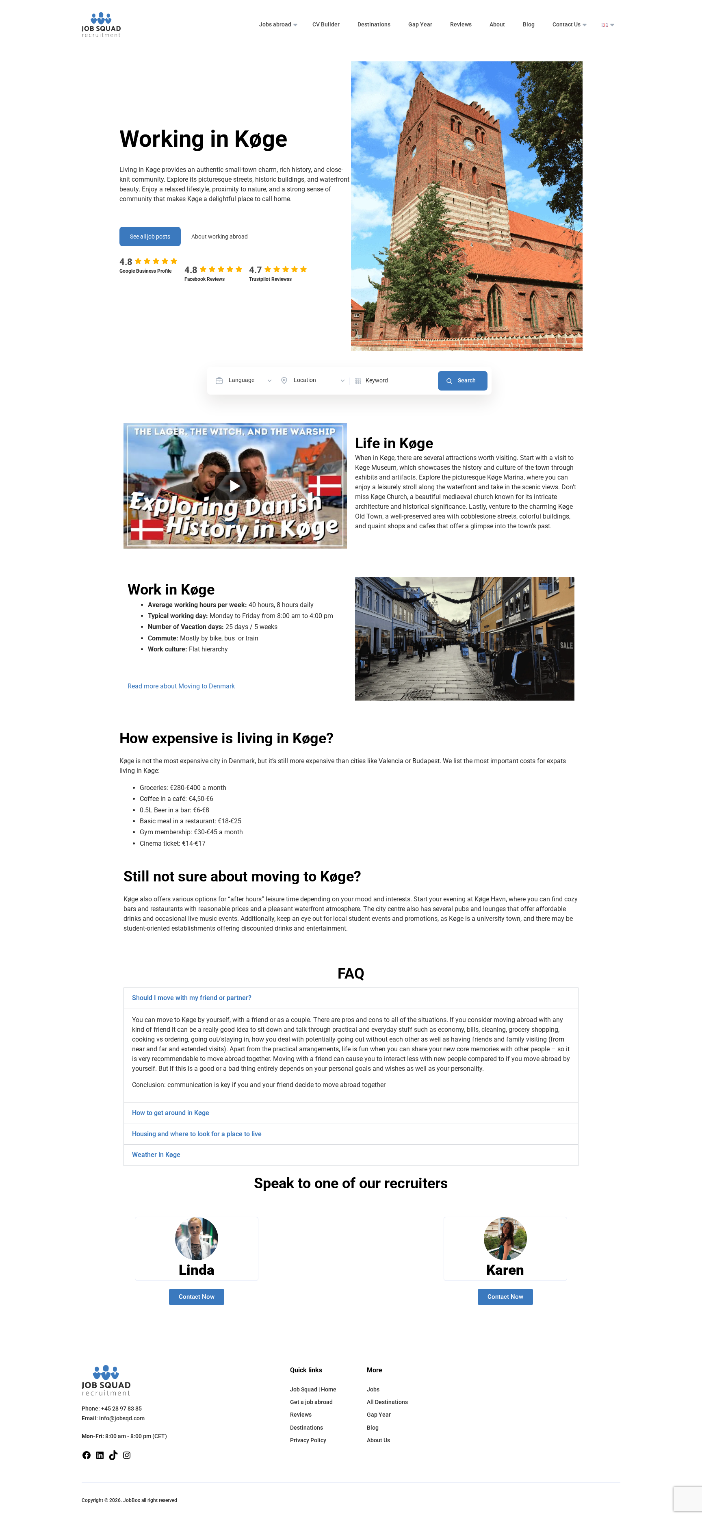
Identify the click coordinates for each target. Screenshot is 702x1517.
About (497, 24)
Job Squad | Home (313, 1389)
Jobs (373, 1389)
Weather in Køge (156, 1155)
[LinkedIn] (100, 1454)
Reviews (461, 24)
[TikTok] (113, 1454)
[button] (351, 998)
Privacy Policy (308, 1440)
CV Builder (326, 24)
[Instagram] (127, 1454)
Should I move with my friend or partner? (191, 998)
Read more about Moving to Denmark (181, 686)
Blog (529, 24)
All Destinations (387, 1402)
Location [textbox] (305, 380)
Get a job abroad (311, 1402)
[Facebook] (86, 1454)
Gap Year (420, 24)
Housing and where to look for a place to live (197, 1134)
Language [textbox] (241, 380)
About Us (378, 1440)
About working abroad (219, 236)
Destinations (374, 24)
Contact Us (566, 24)
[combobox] (250, 380)
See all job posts (150, 236)
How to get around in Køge (170, 1113)
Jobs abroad (275, 24)
